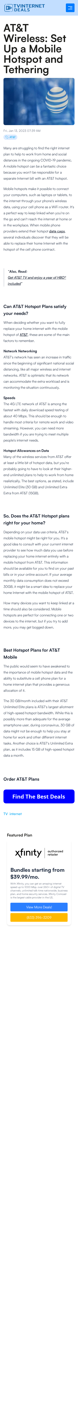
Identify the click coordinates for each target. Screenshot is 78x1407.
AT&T (13, 137)
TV (5, 814)
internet (16, 814)
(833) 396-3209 (39, 917)
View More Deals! (39, 907)
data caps (57, 231)
